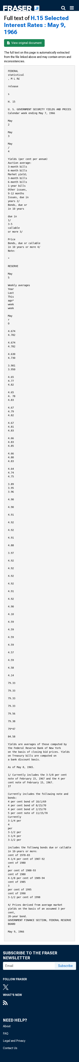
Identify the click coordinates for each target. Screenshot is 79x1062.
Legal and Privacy (14, 1041)
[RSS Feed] (12, 1003)
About (6, 1026)
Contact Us (10, 1048)
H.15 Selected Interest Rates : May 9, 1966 (36, 25)
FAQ (5, 1033)
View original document (26, 43)
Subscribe (65, 966)
